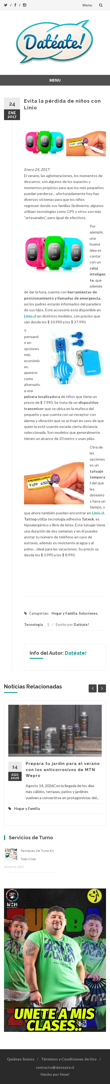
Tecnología (33, 624)
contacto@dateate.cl (55, 1067)
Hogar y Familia (64, 613)
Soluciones (88, 613)
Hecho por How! (55, 1074)
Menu (87, 5)
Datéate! (81, 624)
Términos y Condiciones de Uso (69, 1059)
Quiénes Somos (20, 1059)
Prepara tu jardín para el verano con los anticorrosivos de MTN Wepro (63, 769)
